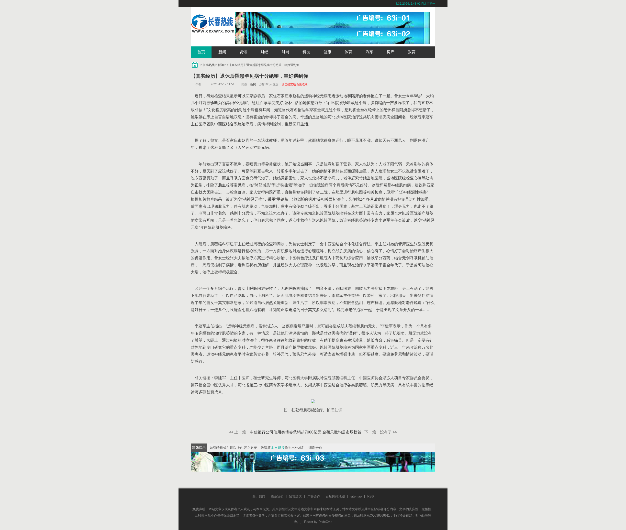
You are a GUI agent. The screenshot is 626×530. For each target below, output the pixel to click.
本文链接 (278, 448)
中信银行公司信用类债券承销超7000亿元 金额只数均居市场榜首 (305, 432)
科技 (306, 52)
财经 (264, 52)
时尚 (285, 52)
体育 (348, 52)
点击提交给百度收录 (294, 84)
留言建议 (295, 496)
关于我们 (258, 496)
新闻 (222, 52)
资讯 (243, 52)
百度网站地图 (335, 496)
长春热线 (209, 65)
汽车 (369, 52)
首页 (201, 52)
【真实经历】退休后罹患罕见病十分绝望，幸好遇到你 (249, 76)
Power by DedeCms (318, 522)
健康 (327, 52)
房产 (390, 52)
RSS (370, 496)
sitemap (356, 496)
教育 (411, 52)
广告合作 (313, 496)
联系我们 (277, 496)
